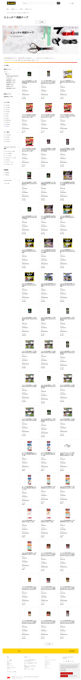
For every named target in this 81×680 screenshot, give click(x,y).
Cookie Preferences (35, 676)
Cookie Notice (63, 670)
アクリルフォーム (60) (10, 151)
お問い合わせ (72, 650)
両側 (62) (7, 172)
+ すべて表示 (6, 126)
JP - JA (70, 3)
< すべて (5, 71)
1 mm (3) (7, 139)
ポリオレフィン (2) (9, 162)
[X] (64, 661)
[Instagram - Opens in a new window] (73, 661)
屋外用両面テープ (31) (10, 82)
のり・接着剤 (9, 660)
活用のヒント (14, 9)
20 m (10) (7, 111)
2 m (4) (7, 118)
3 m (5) (7, 115)
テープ (8, 669)
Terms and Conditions (27, 676)
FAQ (19, 650)
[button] (72, 676)
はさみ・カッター (10, 665)
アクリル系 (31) (9, 153)
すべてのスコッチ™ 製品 (11, 671)
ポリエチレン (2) (9, 164)
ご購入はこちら (28, 9)
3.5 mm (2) (8, 141)
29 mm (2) (8, 124)
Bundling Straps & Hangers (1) (12, 75)
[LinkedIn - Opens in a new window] (66, 661)
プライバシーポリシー (19, 676)
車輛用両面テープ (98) (8, 96)
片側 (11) (7, 174)
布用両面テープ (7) (10, 84)
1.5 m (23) (8, 107)
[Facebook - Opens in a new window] (71, 661)
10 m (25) (7, 105)
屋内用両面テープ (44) (10, 80)
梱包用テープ (9, 663)
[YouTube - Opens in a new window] (68, 661)
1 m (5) (7, 113)
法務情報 (13, 676)
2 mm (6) (7, 137)
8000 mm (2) (8, 120)
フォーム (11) (8, 155)
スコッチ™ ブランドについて (50, 660)
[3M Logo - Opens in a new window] (11, 3)
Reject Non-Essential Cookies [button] (66, 673)
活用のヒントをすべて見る (29, 668)
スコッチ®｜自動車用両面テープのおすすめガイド (30, 661)
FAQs (21, 9)
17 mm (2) (8, 122)
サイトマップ (47, 667)
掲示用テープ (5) (9, 86)
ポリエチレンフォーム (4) (11, 157)
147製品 (41, 22)
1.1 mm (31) (8, 134)
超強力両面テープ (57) (10, 88)
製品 (8, 9)
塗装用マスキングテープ (11, 667)
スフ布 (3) (8, 159)
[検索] (58, 3)
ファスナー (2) (9, 77)
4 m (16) (7, 109)
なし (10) (7, 183)
